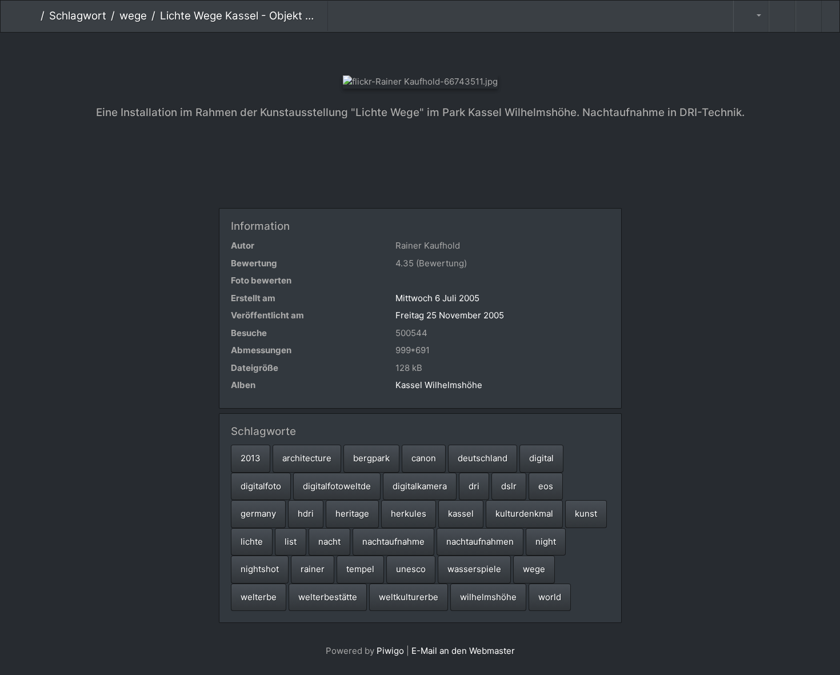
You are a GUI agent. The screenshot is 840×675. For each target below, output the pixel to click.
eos (545, 486)
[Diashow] (782, 16)
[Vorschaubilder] (420, 51)
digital (541, 458)
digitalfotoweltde (337, 486)
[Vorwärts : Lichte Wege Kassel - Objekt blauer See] (458, 51)
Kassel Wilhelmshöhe (438, 385)
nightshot (260, 569)
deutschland (482, 458)
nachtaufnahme (393, 541)
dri (474, 486)
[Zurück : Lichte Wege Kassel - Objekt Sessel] (382, 51)
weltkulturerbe (408, 597)
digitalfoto (261, 486)
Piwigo (390, 650)
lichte (252, 541)
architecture (306, 458)
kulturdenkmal (524, 513)
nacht (329, 541)
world (549, 597)
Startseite (31, 16)
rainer (313, 569)
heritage (352, 513)
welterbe (259, 597)
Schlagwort (77, 15)
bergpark (371, 458)
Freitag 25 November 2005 (449, 315)
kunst (586, 513)
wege (133, 15)
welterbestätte (327, 597)
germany (258, 513)
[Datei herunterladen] (808, 16)
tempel (360, 569)
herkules (408, 513)
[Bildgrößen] (751, 16)
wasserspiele (474, 569)
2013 (251, 458)
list (291, 541)
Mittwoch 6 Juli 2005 (437, 298)
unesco (411, 569)
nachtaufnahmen (480, 541)
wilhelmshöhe (488, 597)
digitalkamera (420, 486)
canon (423, 458)
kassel (461, 513)
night (545, 541)
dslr (509, 486)
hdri (306, 513)
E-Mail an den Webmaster (463, 650)
